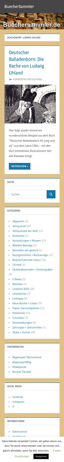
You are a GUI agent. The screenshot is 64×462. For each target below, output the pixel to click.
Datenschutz (19, 431)
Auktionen (18, 235)
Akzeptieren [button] (41, 456)
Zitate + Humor (21, 332)
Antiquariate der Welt (25, 231)
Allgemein (18, 221)
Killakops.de (19, 367)
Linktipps (17, 298)
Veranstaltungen (22, 322)
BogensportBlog (21, 362)
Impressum (19, 436)
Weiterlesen (18, 166)
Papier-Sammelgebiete (25, 308)
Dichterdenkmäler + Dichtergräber (32, 269)
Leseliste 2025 (20, 288)
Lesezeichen (19, 293)
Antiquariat (19, 226)
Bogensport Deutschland (26, 357)
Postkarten (18, 313)
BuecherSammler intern (26, 260)
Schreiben (18, 317)
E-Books (17, 279)
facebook (17, 397)
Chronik (17, 264)
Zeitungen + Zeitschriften (27, 327)
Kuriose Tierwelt (21, 371)
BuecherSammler (19, 6)
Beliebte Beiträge (22, 245)
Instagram (18, 401)
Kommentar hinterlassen (27, 79)
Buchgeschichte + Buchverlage (30, 255)
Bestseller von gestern (25, 250)
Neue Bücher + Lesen (24, 303)
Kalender (17, 284)
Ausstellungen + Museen (26, 240)
